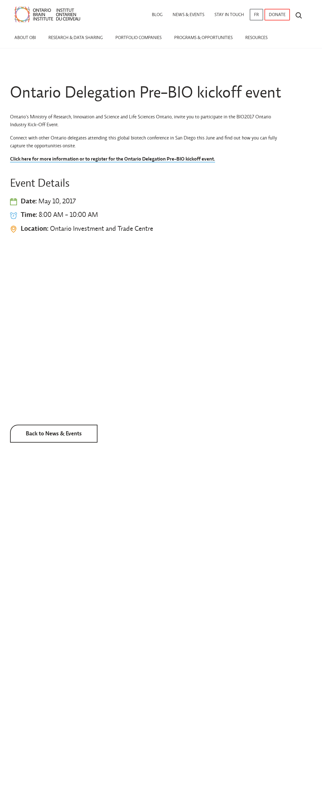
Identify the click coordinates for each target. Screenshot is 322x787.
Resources (256, 37)
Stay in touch (229, 14)
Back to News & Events (54, 433)
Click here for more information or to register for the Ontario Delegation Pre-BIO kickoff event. (112, 159)
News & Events (188, 14)
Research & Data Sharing (75, 37)
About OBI (25, 37)
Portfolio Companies (138, 37)
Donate (277, 14)
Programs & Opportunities (203, 37)
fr (256, 14)
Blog (157, 14)
